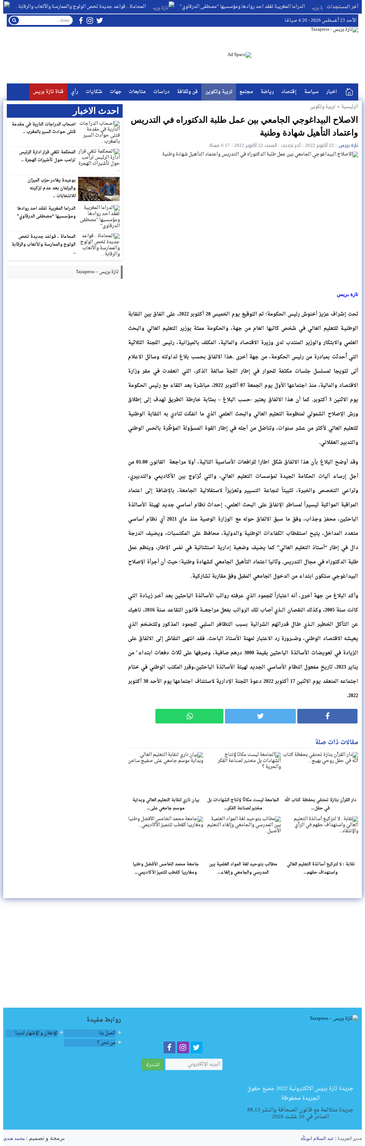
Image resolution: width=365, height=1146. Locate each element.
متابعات (137, 91)
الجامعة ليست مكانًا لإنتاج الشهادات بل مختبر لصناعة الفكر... (243, 804)
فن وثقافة (187, 91)
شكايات (94, 91)
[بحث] (14, 20)
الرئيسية (349, 92)
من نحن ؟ (106, 1042)
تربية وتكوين (218, 91)
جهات (116, 91)
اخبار (331, 91)
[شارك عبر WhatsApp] (189, 716)
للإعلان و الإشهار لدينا (36, 1033)
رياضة (267, 91)
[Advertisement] (182, 952)
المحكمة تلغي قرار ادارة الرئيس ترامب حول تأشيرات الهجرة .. (47, 156)
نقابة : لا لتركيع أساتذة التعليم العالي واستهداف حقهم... (321, 868)
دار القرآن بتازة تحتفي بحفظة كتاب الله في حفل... (320, 804)
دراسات (161, 91)
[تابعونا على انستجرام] (90, 20)
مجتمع (246, 91)
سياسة (311, 91)
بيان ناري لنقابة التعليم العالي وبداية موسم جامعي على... (165, 804)
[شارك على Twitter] (260, 716)
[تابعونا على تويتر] (100, 20)
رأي (74, 91)
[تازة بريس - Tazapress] (304, 55)
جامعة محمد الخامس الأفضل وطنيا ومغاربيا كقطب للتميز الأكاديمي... (166, 868)
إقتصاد (289, 91)
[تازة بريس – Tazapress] (300, 1049)
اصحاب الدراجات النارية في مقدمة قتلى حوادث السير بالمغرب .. (43, 128)
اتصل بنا (107, 1033)
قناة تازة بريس (48, 91)
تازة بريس (348, 145)
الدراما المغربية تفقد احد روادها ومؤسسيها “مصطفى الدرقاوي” (256, 6)
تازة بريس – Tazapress (97, 271)
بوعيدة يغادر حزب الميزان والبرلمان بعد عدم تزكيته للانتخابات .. (51, 188)
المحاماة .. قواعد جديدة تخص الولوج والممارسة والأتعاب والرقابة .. (94, 6)
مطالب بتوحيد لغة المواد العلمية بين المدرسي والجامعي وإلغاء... (243, 868)
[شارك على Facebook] (327, 716)
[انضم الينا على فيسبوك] (81, 20)
